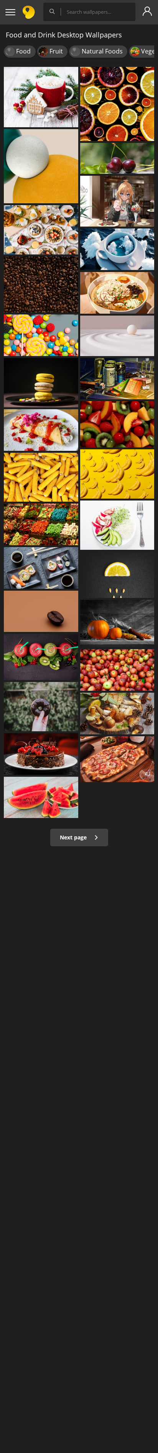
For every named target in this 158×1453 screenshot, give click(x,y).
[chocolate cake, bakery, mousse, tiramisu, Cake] (41, 754)
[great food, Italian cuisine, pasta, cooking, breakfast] (41, 229)
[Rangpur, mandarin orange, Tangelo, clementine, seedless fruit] (117, 104)
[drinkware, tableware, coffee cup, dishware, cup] (41, 97)
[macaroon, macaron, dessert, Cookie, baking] (41, 382)
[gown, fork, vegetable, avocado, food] (117, 525)
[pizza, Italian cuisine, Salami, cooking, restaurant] (117, 759)
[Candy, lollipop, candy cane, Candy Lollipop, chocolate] (41, 335)
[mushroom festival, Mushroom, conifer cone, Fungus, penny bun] (117, 713)
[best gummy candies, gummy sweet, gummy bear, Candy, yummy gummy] (41, 524)
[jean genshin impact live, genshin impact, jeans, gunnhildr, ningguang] (117, 201)
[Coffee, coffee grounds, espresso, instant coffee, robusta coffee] (41, 284)
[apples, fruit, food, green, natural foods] (117, 670)
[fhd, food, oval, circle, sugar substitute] (41, 166)
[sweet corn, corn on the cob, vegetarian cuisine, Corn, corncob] (41, 477)
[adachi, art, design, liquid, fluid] (117, 336)
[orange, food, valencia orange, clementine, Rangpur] (117, 575)
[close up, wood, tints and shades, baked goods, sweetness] (41, 611)
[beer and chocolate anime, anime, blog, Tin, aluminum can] (117, 379)
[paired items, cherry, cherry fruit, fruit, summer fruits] (117, 158)
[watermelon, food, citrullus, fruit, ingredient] (41, 797)
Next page (74, 837)
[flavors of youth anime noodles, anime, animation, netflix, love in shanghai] (117, 293)
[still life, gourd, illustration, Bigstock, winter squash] (117, 624)
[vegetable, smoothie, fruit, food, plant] (41, 657)
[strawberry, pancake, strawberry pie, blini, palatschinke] (41, 430)
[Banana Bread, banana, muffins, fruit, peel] (117, 474)
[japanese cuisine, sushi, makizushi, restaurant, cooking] (41, 568)
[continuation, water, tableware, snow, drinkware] (117, 249)
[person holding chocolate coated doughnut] (41, 706)
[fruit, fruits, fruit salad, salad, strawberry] (117, 424)
